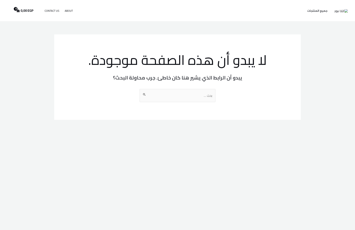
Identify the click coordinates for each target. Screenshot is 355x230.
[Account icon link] (9, 11)
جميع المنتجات (317, 10)
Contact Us (52, 10)
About (69, 10)
